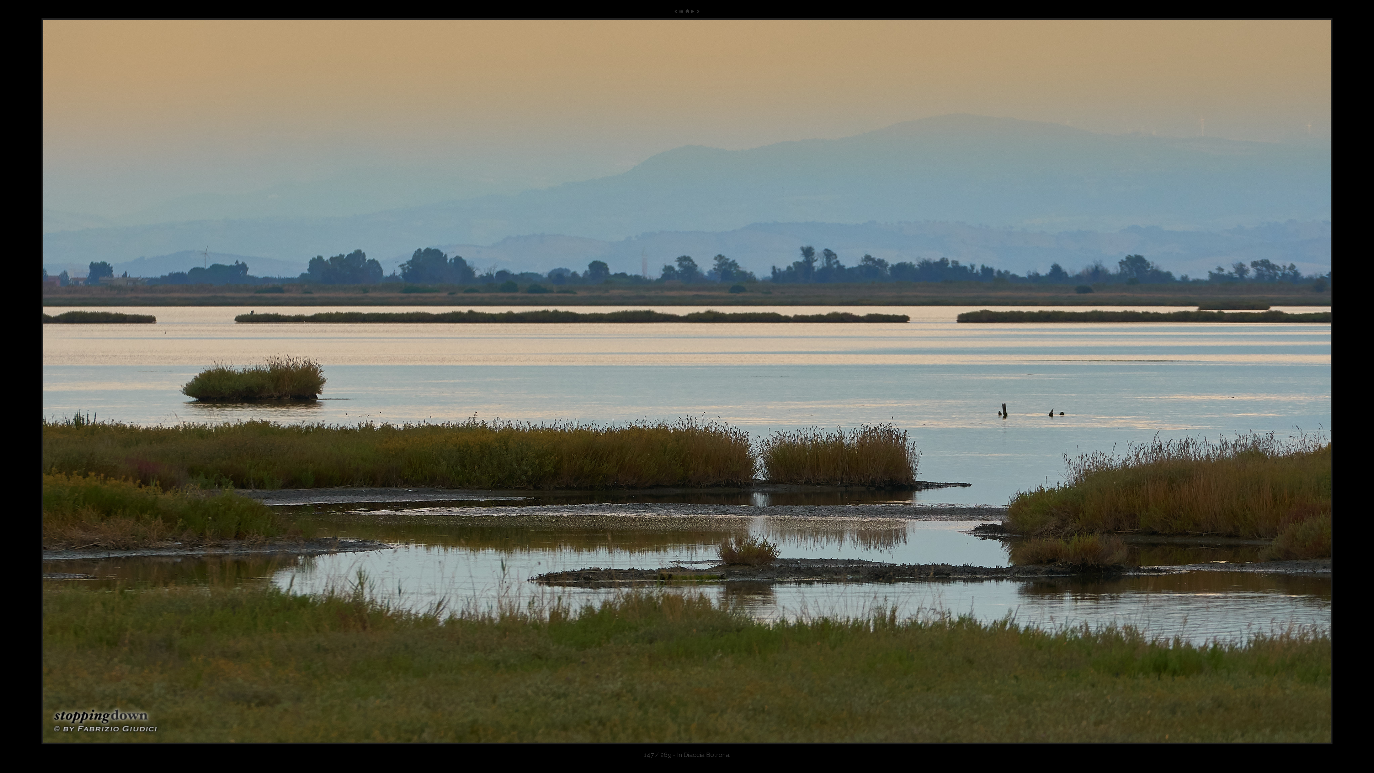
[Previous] (300, 381)
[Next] (1074, 381)
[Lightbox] (681, 11)
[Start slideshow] (692, 11)
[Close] (687, 11)
